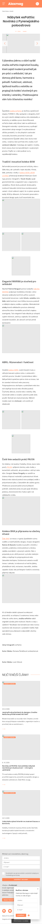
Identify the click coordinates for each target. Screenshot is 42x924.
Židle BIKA (6, 538)
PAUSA (9, 467)
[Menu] (5, 3)
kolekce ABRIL (13, 370)
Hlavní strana (5, 11)
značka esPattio (16, 111)
